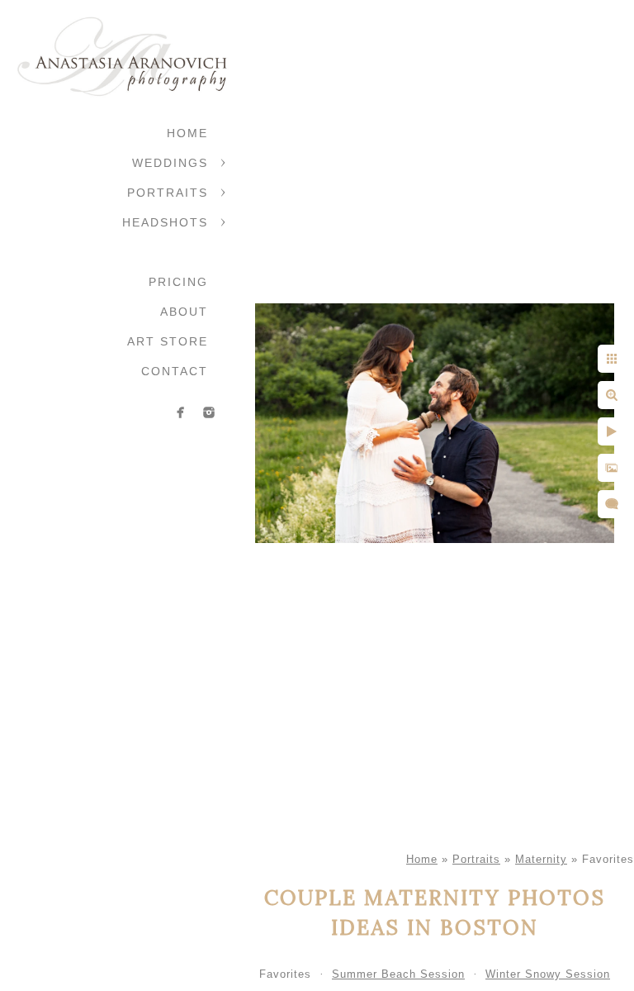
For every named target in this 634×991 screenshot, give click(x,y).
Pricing (178, 281)
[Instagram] (209, 412)
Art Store (167, 341)
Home (187, 133)
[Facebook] (181, 412)
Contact (174, 371)
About (184, 311)
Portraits (167, 192)
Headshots (165, 222)
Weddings (170, 162)
